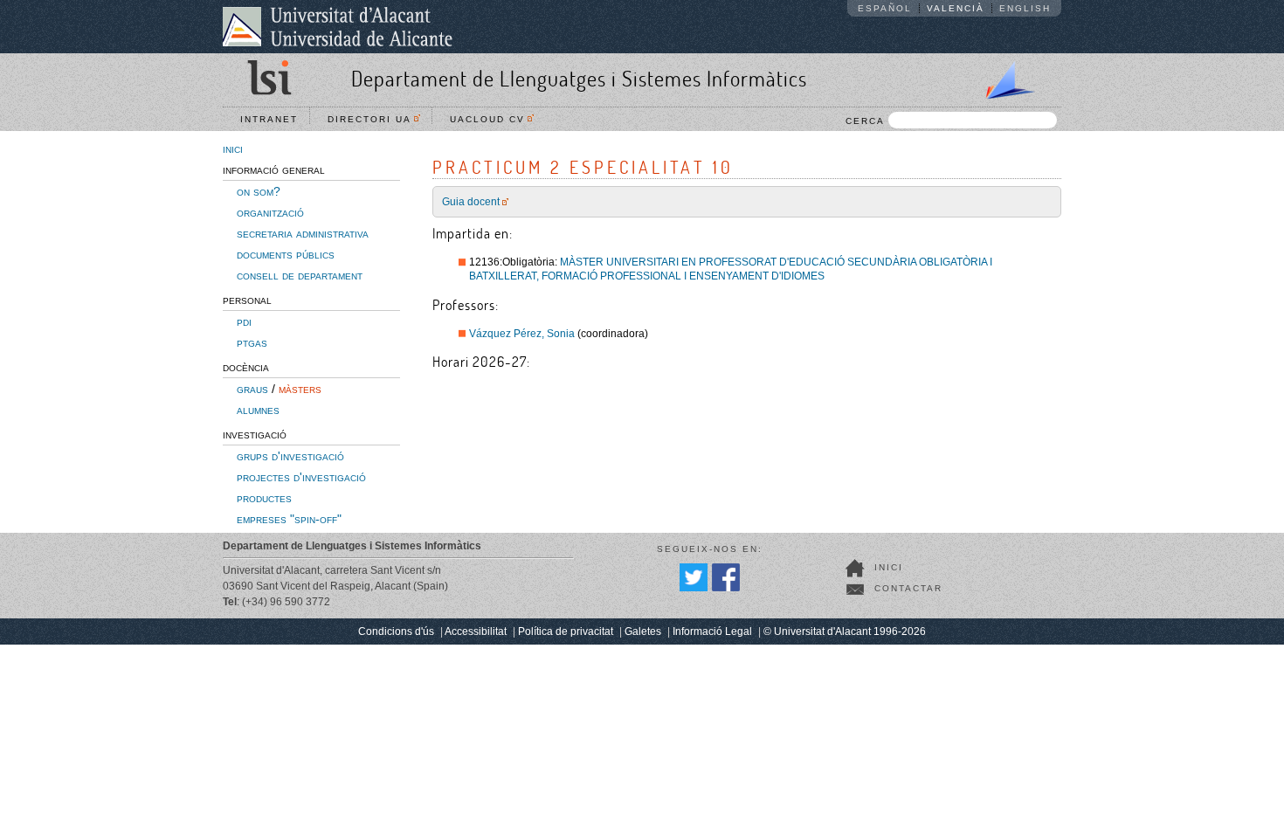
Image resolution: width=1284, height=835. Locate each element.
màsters (300, 389)
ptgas (252, 342)
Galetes (643, 631)
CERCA (865, 121)
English (1025, 8)
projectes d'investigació (301, 477)
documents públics (286, 254)
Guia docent (471, 202)
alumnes (258, 410)
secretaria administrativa (303, 233)
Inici (888, 567)
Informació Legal (712, 631)
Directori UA (374, 119)
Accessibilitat (476, 631)
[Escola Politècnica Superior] (1002, 76)
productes (264, 498)
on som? (258, 191)
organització (270, 212)
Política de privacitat (565, 631)
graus (252, 389)
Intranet (269, 119)
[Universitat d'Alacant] (337, 26)
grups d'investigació (290, 456)
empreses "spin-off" (289, 519)
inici (233, 148)
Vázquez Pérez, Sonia (522, 334)
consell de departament (299, 275)
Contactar (908, 588)
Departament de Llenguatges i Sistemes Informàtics (579, 78)
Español (885, 8)
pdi (244, 321)
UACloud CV (492, 119)
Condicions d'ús (396, 631)
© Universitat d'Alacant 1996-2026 (844, 631)
